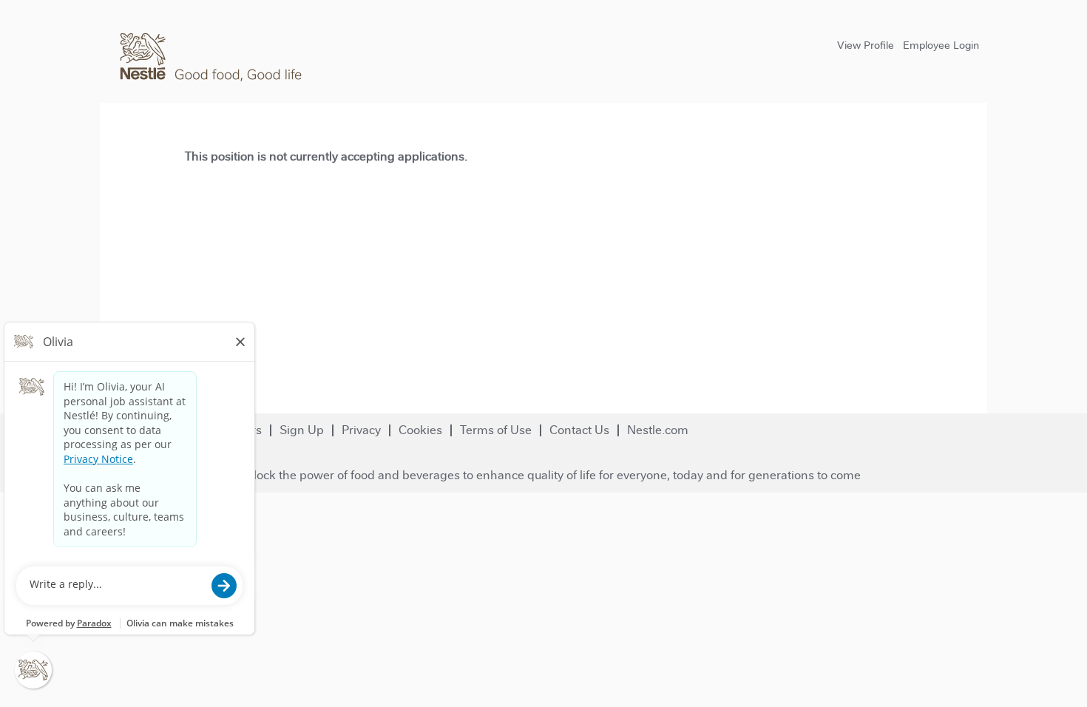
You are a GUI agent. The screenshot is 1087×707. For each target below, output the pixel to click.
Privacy (361, 430)
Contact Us (579, 430)
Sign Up (302, 430)
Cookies (420, 430)
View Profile (865, 45)
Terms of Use (496, 430)
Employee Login (941, 45)
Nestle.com (657, 430)
